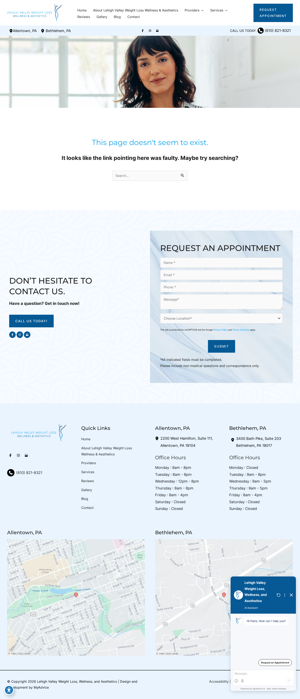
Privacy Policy (220, 329)
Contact (87, 508)
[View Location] (11, 30)
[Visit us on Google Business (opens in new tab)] (157, 30)
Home (85, 439)
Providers (88, 463)
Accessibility (219, 681)
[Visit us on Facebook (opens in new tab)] (142, 30)
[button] (201, 10)
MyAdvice (41, 687)
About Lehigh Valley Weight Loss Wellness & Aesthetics (106, 451)
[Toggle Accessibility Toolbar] (9, 690)
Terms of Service (240, 329)
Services (87, 472)
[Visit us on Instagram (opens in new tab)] (150, 30)
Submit (221, 346)
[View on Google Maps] (76, 597)
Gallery (86, 490)
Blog (84, 499)
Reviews (87, 481)
